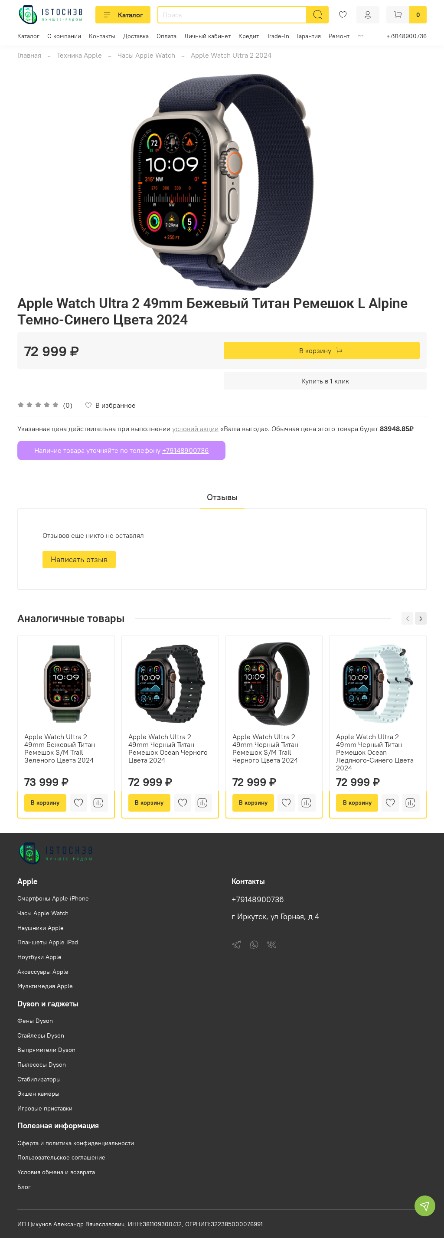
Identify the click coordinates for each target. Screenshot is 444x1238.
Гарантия (309, 36)
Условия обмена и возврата (56, 1172)
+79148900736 (406, 36)
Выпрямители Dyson (46, 1050)
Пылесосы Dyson (41, 1064)
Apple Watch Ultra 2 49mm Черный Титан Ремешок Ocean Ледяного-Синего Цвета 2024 (375, 752)
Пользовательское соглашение (61, 1157)
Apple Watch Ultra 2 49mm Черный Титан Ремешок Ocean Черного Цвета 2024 (168, 748)
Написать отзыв (79, 559)
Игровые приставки (44, 1108)
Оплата (166, 36)
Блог (24, 1187)
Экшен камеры (38, 1093)
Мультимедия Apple (45, 986)
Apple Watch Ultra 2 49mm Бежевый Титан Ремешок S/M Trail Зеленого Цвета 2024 (59, 748)
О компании (64, 36)
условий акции (195, 428)
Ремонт (339, 36)
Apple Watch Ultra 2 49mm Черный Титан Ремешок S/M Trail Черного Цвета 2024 (265, 748)
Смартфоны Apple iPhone (53, 898)
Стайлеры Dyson (40, 1035)
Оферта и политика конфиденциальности (75, 1143)
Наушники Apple (40, 928)
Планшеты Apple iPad (47, 942)
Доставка (136, 36)
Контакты (102, 36)
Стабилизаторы (39, 1079)
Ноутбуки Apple (39, 957)
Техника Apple (79, 55)
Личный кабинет (207, 36)
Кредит (248, 36)
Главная (29, 55)
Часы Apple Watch (146, 55)
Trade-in (278, 36)
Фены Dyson (35, 1021)
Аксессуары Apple (43, 972)
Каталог (130, 14)
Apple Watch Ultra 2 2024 (231, 55)
